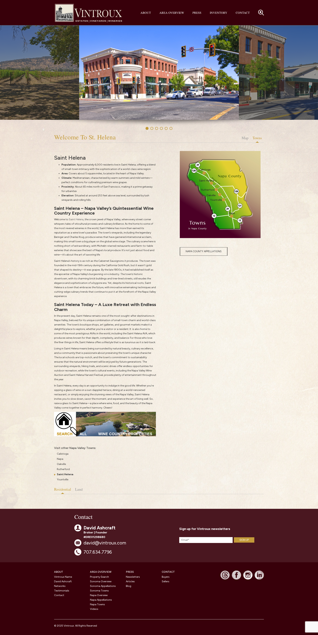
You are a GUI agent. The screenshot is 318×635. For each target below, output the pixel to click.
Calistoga (62, 453)
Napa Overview (99, 595)
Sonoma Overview (101, 581)
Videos (94, 609)
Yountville (62, 479)
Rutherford (63, 469)
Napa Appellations (101, 599)
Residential (62, 489)
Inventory (218, 13)
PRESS (130, 571)
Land (79, 489)
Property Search (99, 576)
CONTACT (168, 571)
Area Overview (171, 13)
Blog (128, 586)
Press (196, 13)
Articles (130, 581)
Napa (60, 458)
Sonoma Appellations (103, 586)
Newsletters (133, 576)
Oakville (61, 464)
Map (245, 137)
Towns (257, 137)
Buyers (165, 576)
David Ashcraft (63, 581)
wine (106, 274)
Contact (243, 13)
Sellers (165, 581)
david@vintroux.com (105, 543)
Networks (60, 586)
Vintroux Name (63, 576)
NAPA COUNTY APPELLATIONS (204, 251)
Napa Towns (97, 604)
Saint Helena (76, 219)
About (145, 13)
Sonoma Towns (99, 590)
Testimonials (61, 590)
